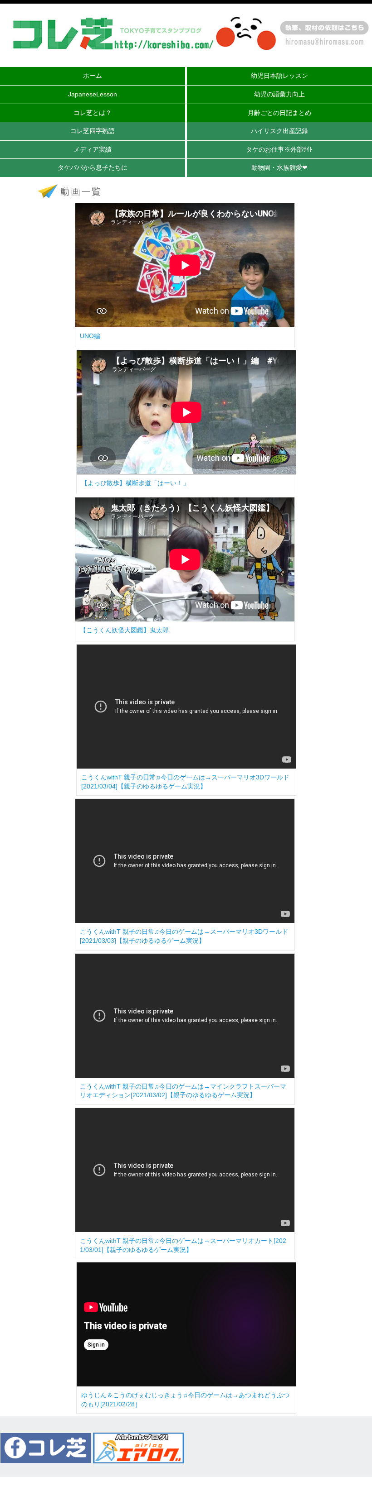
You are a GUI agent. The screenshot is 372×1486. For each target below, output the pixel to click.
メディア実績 (92, 149)
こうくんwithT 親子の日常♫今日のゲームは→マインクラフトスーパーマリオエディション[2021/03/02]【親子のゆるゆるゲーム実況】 (183, 1091)
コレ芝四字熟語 (92, 130)
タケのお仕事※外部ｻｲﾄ (279, 149)
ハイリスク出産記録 (279, 130)
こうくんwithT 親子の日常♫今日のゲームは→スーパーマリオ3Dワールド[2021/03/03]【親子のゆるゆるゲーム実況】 (184, 936)
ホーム (92, 75)
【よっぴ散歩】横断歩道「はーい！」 (135, 483)
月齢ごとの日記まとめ (279, 112)
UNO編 (90, 335)
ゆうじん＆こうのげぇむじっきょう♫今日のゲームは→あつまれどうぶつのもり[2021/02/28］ (185, 1399)
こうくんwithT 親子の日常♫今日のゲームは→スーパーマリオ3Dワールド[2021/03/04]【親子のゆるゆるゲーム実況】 (185, 782)
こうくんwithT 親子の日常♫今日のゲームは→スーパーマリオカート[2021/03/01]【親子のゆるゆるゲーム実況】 (183, 1245)
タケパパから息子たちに (92, 167)
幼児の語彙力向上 (279, 94)
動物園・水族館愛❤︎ (279, 167)
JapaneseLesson (92, 94)
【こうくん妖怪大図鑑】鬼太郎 (124, 630)
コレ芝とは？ (92, 112)
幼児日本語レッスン (279, 75)
